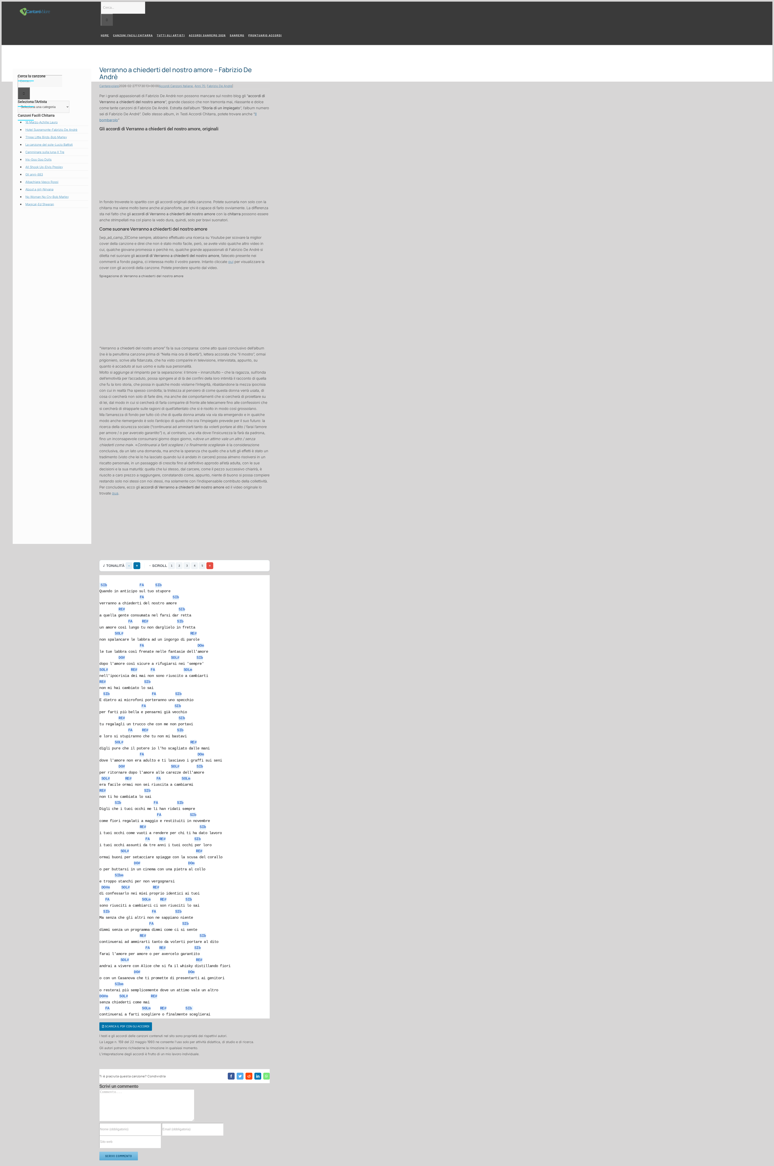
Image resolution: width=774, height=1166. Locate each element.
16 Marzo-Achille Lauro (41, 122)
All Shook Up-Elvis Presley (44, 167)
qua (115, 493)
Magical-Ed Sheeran (39, 204)
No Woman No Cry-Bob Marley (47, 197)
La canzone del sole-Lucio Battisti (49, 145)
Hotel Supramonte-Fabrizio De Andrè (51, 130)
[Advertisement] (184, 161)
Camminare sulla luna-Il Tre (44, 152)
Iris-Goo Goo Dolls (38, 159)
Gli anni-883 (34, 174)
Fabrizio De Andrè (219, 86)
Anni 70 (200, 86)
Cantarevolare (109, 86)
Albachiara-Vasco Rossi (41, 182)
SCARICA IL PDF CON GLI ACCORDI (126, 1026)
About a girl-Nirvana (39, 189)
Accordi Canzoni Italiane (176, 86)
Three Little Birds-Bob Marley (46, 137)
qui (230, 262)
